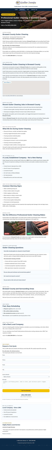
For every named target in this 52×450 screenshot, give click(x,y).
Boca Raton (4, 445)
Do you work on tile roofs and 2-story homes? (15, 280)
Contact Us (34, 9)
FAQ (28, 9)
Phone (3, 359)
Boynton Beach (10, 445)
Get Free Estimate (26, 390)
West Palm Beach (42, 445)
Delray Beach (17, 445)
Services (22, 9)
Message (4, 379)
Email (3, 364)
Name (3, 355)
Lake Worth (27, 445)
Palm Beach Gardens (34, 445)
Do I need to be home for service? (12, 276)
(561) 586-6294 (12, 25)
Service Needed (5, 374)
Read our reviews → (7, 433)
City (3, 369)
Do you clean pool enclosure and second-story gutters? (17, 272)
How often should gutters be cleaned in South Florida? (17, 251)
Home (16, 9)
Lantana (22, 445)
